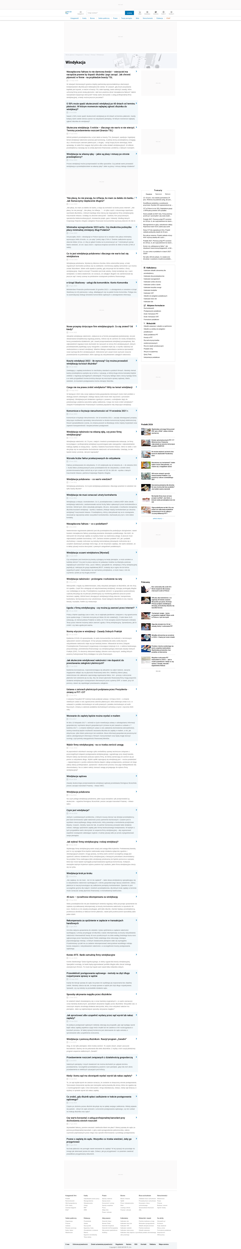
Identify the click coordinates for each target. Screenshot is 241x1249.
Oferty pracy (161, 1234)
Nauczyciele (87, 1225)
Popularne (149, 194)
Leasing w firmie (125, 1207)
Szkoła (86, 1223)
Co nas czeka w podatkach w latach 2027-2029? (157, 252)
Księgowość (75, 18)
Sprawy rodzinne (107, 1198)
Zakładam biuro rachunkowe (147, 1198)
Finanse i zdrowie (125, 1210)
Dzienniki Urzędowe (108, 1225)
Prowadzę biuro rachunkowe (147, 1201)
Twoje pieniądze (126, 18)
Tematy (87, 55)
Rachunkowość (149, 308)
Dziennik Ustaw (106, 1221)
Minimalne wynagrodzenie (146, 1223)
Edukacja (160, 18)
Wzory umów (161, 1228)
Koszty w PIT (148, 337)
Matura (86, 1232)
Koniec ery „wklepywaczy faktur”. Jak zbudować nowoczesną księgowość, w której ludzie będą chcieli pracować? (158, 247)
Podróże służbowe (144, 1228)
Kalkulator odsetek (126, 1228)
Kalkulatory (151, 267)
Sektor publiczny (103, 18)
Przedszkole (87, 1221)
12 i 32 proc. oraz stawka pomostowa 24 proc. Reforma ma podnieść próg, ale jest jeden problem (156, 199)
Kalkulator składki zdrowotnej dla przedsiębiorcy (155, 272)
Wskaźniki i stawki (145, 1218)
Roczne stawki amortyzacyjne (154, 346)
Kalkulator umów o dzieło (152, 284)
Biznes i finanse (125, 1198)
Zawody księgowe (70, 1207)
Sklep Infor (105, 1210)
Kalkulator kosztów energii (152, 287)
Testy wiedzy (87, 1237)
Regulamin (119, 1244)
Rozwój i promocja (70, 1228)
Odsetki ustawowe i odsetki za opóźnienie (158, 326)
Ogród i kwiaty (161, 1207)
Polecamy (145, 582)
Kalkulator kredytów (150, 290)
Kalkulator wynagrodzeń (152, 279)
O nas (67, 1244)
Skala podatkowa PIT (151, 334)
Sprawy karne (106, 1201)
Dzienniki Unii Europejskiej (110, 1228)
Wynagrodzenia (88, 1201)
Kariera (128, 1244)
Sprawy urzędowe (107, 1205)
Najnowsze (158, 194)
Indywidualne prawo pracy (91, 1198)
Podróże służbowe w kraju (146, 1221)
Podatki (67, 1198)
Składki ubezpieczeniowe (146, 1225)
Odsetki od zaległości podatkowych (155, 296)
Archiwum (160, 1223)
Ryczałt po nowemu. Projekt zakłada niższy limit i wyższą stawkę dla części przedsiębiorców (157, 236)
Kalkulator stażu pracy (127, 1230)
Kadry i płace (69, 1230)
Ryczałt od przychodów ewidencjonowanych (151, 342)
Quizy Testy (147, 354)
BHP (85, 1207)
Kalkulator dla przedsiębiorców (154, 276)
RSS (136, 1244)
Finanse (159, 1203)
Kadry (84, 18)
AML (140, 1210)
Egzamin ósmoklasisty (90, 1234)
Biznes (92, 18)
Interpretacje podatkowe (152, 357)
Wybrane (167, 194)
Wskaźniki (150, 323)
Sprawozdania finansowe (146, 1207)
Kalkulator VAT (149, 293)
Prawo (115, 18)
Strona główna (70, 55)
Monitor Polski (106, 1223)
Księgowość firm (70, 1195)
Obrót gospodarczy (71, 1203)
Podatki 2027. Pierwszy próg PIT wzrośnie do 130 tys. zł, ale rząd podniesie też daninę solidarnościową (157, 220)
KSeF (168, 18)
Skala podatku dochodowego (147, 1232)
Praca (104, 1207)
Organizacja (69, 1221)
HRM (85, 1210)
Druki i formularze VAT (151, 317)
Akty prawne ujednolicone (109, 1230)
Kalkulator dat (148, 301)
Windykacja (100, 55)
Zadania (67, 1225)
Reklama (153, 1244)
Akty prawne (106, 1218)
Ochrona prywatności (80, 1244)
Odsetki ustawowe (144, 1230)
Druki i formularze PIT (151, 314)
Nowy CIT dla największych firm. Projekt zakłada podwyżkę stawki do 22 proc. (156, 231)
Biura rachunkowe (145, 1195)
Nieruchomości (148, 18)
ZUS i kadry (68, 1205)
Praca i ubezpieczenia (127, 1203)
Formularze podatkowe (151, 319)
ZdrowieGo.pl (161, 1221)
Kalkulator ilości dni (150, 299)
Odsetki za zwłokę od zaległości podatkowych (154, 330)
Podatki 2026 (147, 424)
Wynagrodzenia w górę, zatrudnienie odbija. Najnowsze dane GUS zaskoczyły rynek (158, 225)
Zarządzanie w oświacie (91, 1230)
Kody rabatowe (161, 1225)
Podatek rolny (148, 349)
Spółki (122, 1201)
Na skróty (160, 1218)
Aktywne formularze (156, 305)
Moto (137, 18)
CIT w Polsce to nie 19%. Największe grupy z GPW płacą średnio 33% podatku (157, 209)
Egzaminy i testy (88, 1228)
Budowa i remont (162, 1205)
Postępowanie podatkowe (152, 311)
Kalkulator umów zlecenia (152, 282)
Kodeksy (104, 1232)
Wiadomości (160, 1198)
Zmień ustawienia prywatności (101, 1244)
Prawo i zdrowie (107, 1212)
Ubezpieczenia (88, 1203)
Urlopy (86, 1205)
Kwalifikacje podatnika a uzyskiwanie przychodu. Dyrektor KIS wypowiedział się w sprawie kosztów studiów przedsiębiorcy (158, 204)
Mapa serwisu (164, 1244)
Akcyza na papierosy (151, 351)
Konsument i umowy (108, 1203)
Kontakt (143, 1244)
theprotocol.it (161, 1232)
